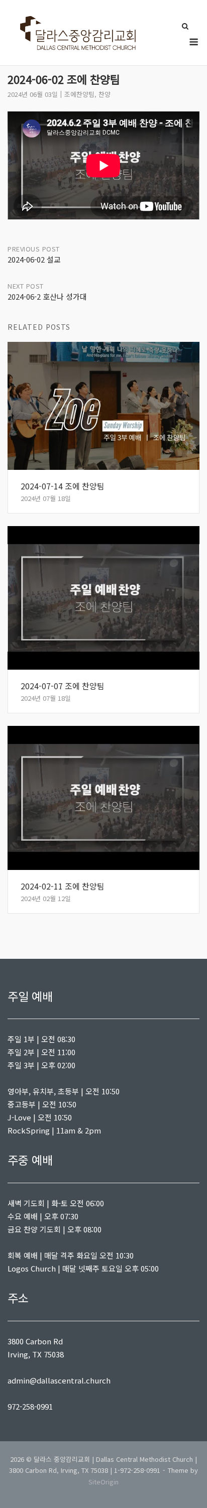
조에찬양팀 (79, 94)
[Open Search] (185, 27)
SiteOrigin (103, 1481)
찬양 (104, 94)
